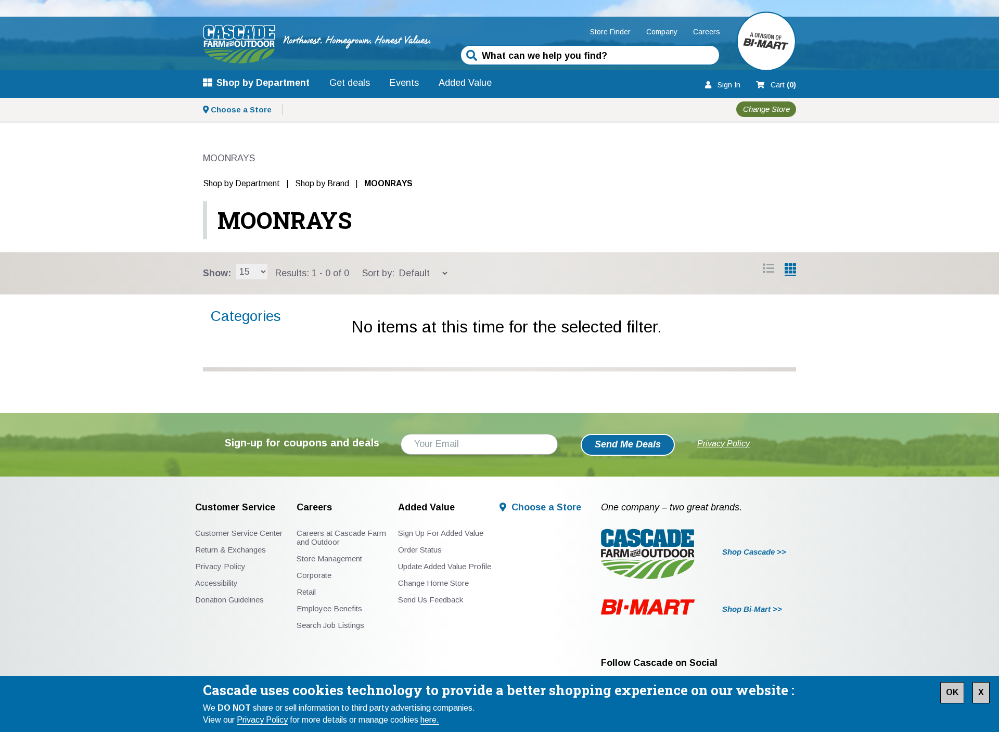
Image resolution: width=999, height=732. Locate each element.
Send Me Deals (628, 444)
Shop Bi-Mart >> (752, 609)
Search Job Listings (330, 625)
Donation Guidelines (229, 599)
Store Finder (610, 32)
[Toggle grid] (768, 270)
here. (429, 719)
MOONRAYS (284, 220)
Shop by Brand (322, 183)
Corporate (314, 575)
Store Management (329, 558)
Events (404, 83)
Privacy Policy (262, 719)
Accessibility (216, 583)
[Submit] (471, 56)
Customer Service (235, 507)
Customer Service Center (239, 533)
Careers (706, 32)
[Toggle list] (790, 270)
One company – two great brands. (671, 507)
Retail (306, 591)
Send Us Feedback (430, 599)
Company (661, 32)
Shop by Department (263, 83)
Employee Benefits (329, 608)
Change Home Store (433, 583)
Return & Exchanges (230, 549)
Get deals (349, 83)
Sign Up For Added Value (440, 533)
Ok (952, 692)
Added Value (465, 83)
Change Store (766, 109)
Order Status (420, 549)
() (783, 85)
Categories (246, 316)
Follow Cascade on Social (659, 663)
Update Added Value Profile (444, 566)
